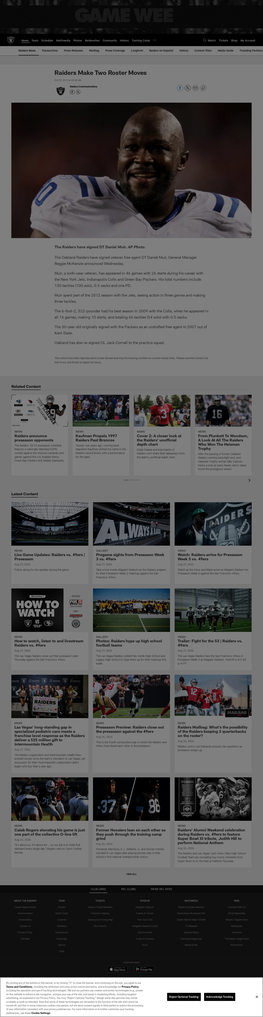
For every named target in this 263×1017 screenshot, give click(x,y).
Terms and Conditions (19, 986)
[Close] (257, 997)
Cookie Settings (40, 1012)
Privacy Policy (130, 986)
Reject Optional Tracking (184, 996)
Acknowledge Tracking (219, 996)
